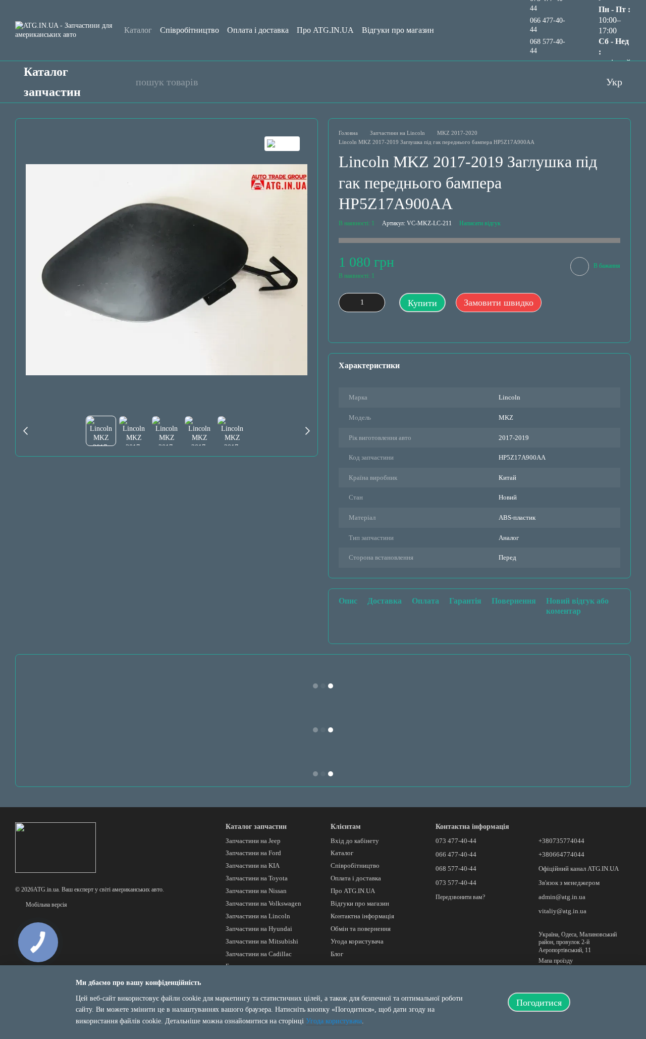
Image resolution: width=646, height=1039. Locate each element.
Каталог (138, 30)
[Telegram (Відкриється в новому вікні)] (574, 82)
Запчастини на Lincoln (258, 916)
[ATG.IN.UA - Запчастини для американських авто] (55, 847)
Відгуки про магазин (398, 30)
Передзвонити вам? (460, 897)
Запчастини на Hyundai (259, 928)
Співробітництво (189, 30)
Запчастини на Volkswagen (263, 903)
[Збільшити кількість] (377, 302)
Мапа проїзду (556, 960)
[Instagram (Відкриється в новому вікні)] (554, 82)
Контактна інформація (362, 916)
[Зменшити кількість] (346, 302)
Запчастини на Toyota (257, 878)
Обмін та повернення (361, 928)
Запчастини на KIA (253, 865)
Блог (337, 954)
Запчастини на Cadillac (259, 954)
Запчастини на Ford (253, 853)
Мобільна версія (45, 904)
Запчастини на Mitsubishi (262, 941)
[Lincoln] (282, 143)
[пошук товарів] (123, 82)
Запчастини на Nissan (256, 891)
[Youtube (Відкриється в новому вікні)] (533, 82)
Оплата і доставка (258, 30)
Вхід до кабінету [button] (355, 841)
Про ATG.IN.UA (325, 30)
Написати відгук (480, 223)
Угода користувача (357, 941)
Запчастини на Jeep (253, 841)
